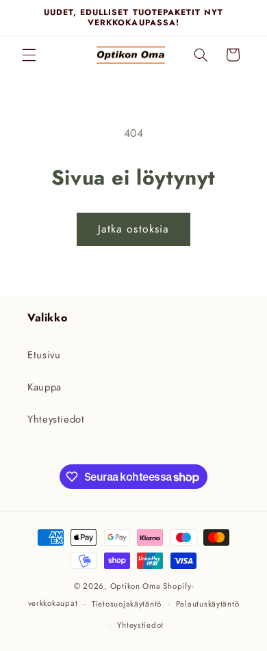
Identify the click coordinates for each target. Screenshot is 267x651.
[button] (28, 54)
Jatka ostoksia (133, 229)
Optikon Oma (135, 586)
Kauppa (44, 387)
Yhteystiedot (56, 419)
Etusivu (43, 354)
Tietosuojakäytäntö (127, 603)
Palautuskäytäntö (208, 603)
